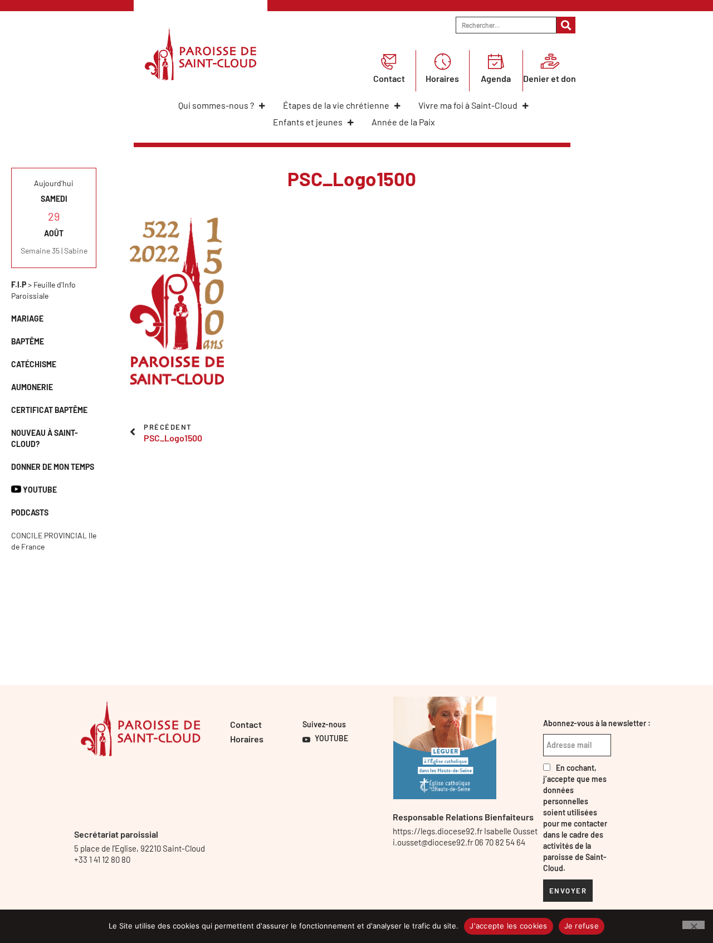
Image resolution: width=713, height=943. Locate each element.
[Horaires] (442, 61)
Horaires (442, 78)
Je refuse (581, 925)
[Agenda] (496, 61)
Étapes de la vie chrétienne (336, 105)
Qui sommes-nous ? (216, 105)
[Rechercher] (566, 25)
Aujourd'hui (54, 183)
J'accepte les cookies (508, 925)
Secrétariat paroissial (116, 834)
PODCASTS (29, 512)
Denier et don (549, 78)
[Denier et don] (550, 61)
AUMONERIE (32, 387)
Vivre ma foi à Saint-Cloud (467, 105)
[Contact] (389, 61)
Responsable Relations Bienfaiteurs (463, 816)
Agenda (496, 78)
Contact (389, 78)
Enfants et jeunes (308, 121)
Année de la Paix (403, 121)
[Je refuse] (693, 925)
